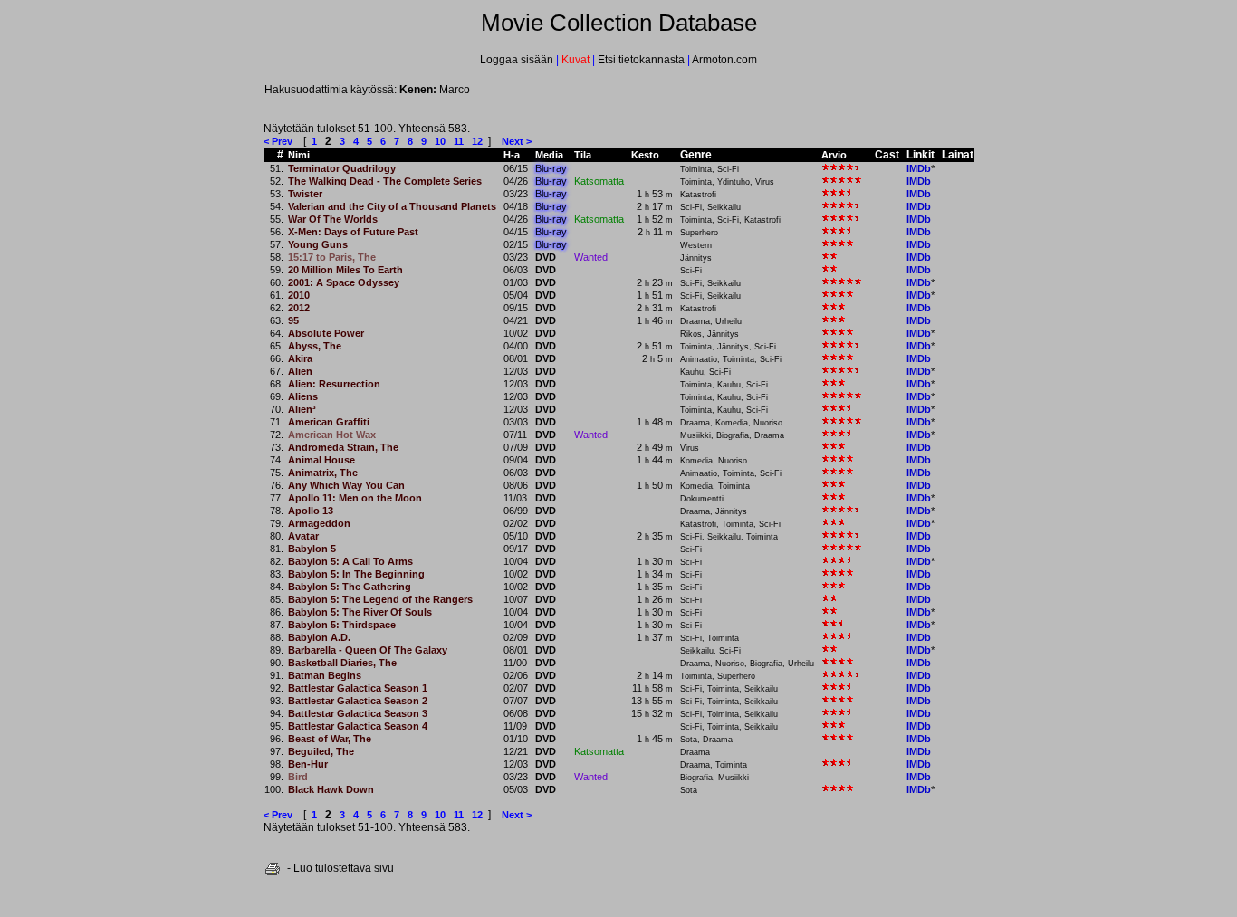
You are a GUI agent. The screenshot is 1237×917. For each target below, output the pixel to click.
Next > (517, 141)
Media (549, 154)
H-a (511, 154)
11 (458, 141)
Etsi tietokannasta (641, 59)
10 (440, 141)
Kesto (645, 154)
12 (477, 141)
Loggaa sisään (518, 59)
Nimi (299, 154)
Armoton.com (723, 59)
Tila (582, 154)
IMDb (918, 168)
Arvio (834, 154)
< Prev (278, 141)
